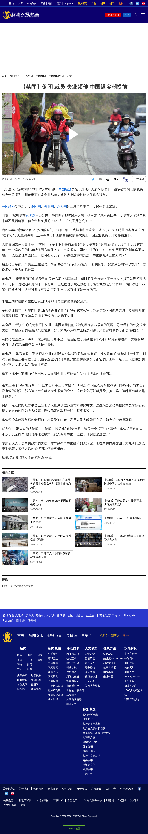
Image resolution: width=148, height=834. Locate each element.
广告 (94, 3)
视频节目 (15, 75)
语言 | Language (65, 3)
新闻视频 (54, 648)
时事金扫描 (72, 663)
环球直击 (53, 658)
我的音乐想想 (132, 699)
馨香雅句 (90, 667)
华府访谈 (53, 681)
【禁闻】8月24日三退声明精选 (122, 518)
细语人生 (71, 704)
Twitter (137, 3)
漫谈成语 (90, 672)
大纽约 (19, 615)
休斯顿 (61, 615)
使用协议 (67, 788)
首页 (4, 75)
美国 (19, 659)
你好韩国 (129, 663)
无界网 (134, 800)
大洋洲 (50, 615)
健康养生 (109, 648)
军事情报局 (72, 681)
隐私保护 (53, 788)
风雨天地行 (89, 751)
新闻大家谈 (72, 653)
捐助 (103, 3)
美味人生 (129, 672)
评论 (19, 664)
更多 (23, 804)
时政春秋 (71, 667)
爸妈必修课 (91, 676)
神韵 (11, 3)
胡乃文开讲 (109, 663)
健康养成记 (109, 667)
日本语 (20, 620)
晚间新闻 (53, 667)
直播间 (86, 635)
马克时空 (71, 694)
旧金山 (79, 615)
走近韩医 (108, 676)
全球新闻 (53, 653)
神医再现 (108, 672)
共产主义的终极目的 (94, 728)
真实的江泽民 (90, 742)
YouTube (143, 3)
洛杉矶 (40, 615)
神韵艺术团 (25, 800)
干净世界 (58, 800)
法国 (70, 615)
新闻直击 (53, 672)
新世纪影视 (10, 804)
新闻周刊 (53, 676)
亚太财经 (53, 699)
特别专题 (89, 709)
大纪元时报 (42, 800)
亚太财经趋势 (55, 694)
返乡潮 (62, 206)
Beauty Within (132, 676)
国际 (19, 655)
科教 (29, 668)
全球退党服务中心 (92, 800)
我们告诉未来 (90, 714)
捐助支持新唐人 (109, 635)
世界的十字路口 (75, 690)
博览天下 (22, 684)
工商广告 (88, 774)
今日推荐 (36, 679)
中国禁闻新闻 (56, 75)
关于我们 (24, 788)
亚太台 (90, 615)
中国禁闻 (41, 75)
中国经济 (64, 189)
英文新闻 (82, 3)
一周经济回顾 (55, 685)
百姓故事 (88, 760)
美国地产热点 (92, 685)
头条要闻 (22, 675)
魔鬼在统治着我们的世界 (96, 732)
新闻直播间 (113, 15)
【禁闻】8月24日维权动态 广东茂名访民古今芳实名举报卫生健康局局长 (50, 483)
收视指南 (38, 788)
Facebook (131, 3)
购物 (121, 3)
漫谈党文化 (89, 764)
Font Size (116, 178)
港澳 (29, 655)
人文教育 (91, 648)
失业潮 (49, 206)
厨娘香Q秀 (130, 685)
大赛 (20, 3)
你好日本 (129, 658)
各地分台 (31, 3)
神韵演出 (22, 689)
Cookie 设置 (74, 828)
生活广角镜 (130, 653)
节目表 (71, 635)
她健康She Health (113, 658)
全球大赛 (36, 689)
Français (129, 615)
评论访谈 (72, 648)
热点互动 (71, 658)
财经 (29, 664)
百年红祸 (88, 746)
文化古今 (90, 681)
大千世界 (129, 681)
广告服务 (96, 788)
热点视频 (36, 675)
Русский (8, 620)
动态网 (122, 800)
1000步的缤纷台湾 (133, 692)
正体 (43, 3)
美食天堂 (129, 667)
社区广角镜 (54, 690)
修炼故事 (88, 769)
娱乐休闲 (130, 648)
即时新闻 (22, 679)
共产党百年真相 (91, 723)
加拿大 (29, 615)
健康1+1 (108, 653)
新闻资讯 (36, 635)
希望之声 (72, 800)
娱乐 (40, 655)
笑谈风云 (90, 658)
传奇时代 (88, 719)
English (116, 615)
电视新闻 (28, 75)
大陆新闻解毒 (74, 699)
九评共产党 (89, 737)
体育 (40, 659)
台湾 (29, 659)
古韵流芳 (90, 663)
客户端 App (126, 788)
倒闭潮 (36, 206)
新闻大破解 (72, 676)
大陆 (19, 668)
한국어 (31, 620)
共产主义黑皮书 (91, 755)
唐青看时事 (72, 685)
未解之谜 (90, 653)
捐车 (112, 3)
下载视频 (139, 179)
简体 (50, 3)
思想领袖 (71, 672)
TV (127, 15)
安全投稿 (82, 788)
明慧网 (110, 800)
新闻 (23, 648)
